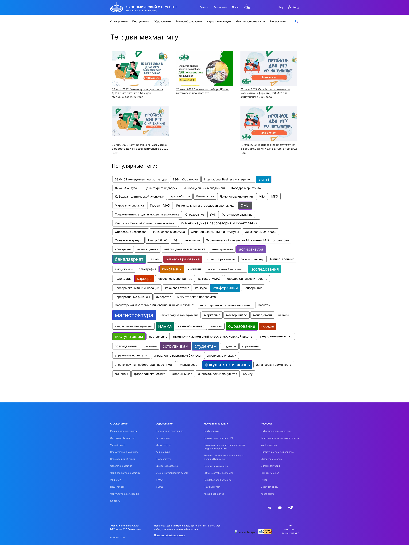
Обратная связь (269, 486)
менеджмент (262, 315)
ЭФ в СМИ (115, 479)
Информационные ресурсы (276, 431)
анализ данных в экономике (184, 249)
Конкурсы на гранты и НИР (219, 438)
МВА (262, 196)
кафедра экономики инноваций (137, 288)
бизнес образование (183, 259)
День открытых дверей (161, 188)
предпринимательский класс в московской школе (212, 336)
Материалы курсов (271, 459)
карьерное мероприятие (175, 278)
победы (267, 326)
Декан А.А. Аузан (127, 188)
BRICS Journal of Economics (218, 472)
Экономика (192, 240)
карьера (144, 278)
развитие (150, 346)
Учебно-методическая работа (172, 472)
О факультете (118, 21)
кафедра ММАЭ (209, 278)
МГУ (274, 196)
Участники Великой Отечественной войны (145, 223)
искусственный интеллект (226, 269)
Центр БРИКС (157, 240)
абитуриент (123, 249)
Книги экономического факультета (280, 438)
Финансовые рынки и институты (215, 232)
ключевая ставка (177, 288)
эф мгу (248, 374)
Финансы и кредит (128, 240)
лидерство (163, 297)
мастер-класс (236, 315)
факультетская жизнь (227, 364)
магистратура (134, 315)
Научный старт (212, 486)
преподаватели (126, 346)
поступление (158, 336)
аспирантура (251, 249)
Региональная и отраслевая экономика (205, 205)
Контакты (115, 500)
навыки (283, 315)
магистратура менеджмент (178, 315)
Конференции (211, 431)
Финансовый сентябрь (260, 232)
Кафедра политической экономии (139, 196)
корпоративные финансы (132, 297)
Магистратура (163, 445)
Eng (281, 7)
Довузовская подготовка (169, 431)
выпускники (124, 269)
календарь (123, 278)
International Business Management (228, 179)
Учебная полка (269, 445)
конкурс (201, 288)
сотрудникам (175, 346)
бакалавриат (129, 259)
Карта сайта (267, 493)
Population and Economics (217, 480)
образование (241, 326)
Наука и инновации (219, 21)
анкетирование (222, 249)
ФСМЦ (159, 486)
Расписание (220, 7)
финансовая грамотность (274, 364)
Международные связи (250, 21)
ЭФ (175, 240)
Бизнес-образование (188, 21)
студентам (205, 346)
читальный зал (181, 374)
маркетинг (212, 315)
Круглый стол (180, 196)
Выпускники (278, 21)
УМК (213, 214)
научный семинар (191, 326)
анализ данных (147, 249)
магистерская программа (196, 297)
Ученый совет (117, 445)
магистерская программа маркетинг (226, 305)
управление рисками (221, 355)
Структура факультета (122, 438)
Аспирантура (163, 452)
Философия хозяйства (130, 232)
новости (216, 326)
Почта (235, 7)
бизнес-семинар (252, 259)
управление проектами (131, 355)
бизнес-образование (220, 259)
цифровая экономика (149, 374)
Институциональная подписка (277, 452)
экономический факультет (217, 374)
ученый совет (189, 364)
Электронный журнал (216, 466)
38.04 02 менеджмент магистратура (141, 179)
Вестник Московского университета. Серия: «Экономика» (224, 457)
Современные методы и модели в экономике (147, 214)
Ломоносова (205, 196)
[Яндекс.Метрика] (246, 532)
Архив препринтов (214, 493)
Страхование (194, 214)
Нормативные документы (124, 452)
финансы (121, 374)
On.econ (204, 7)
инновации (172, 269)
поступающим (129, 336)
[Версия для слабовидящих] (248, 7)
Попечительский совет (122, 459)
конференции (225, 288)
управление (250, 346)
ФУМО (159, 479)
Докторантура (163, 459)
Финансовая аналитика (168, 232)
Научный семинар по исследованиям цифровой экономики (224, 447)
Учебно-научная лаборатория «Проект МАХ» (219, 223)
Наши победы (117, 486)
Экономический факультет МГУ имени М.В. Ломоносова (247, 240)
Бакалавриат (163, 438)
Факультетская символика (124, 493)
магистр (264, 305)
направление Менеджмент (133, 326)
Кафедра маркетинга (246, 188)
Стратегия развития (121, 465)
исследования (265, 269)
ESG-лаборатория (185, 179)
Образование (162, 21)
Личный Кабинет (270, 472)
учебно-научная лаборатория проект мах (144, 364)
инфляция (194, 269)
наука (165, 326)
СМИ (245, 205)
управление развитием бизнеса (177, 355)
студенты (229, 346)
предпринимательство (275, 336)
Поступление (140, 21)
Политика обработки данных (169, 535)
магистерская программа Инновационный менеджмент (154, 305)
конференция (253, 288)
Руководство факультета (124, 431)
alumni (264, 179)
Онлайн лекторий (270, 465)
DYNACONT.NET (290, 533)
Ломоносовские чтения (236, 196)
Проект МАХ (160, 205)
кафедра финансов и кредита (247, 278)
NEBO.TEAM (290, 529)
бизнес (155, 259)
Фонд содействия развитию (125, 472)
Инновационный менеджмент (204, 188)
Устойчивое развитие (237, 214)
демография (147, 269)
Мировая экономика (129, 205)
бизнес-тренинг (282, 259)
